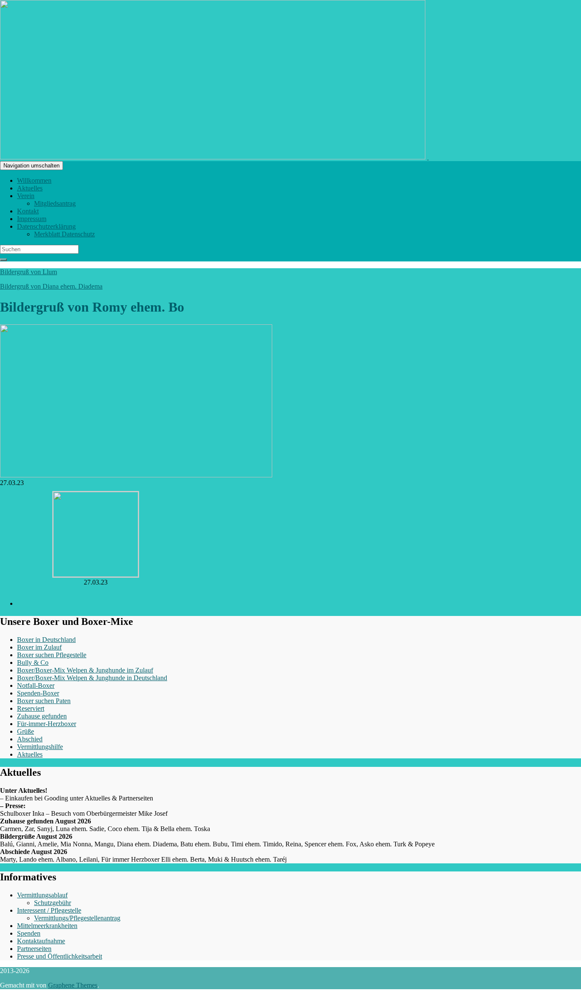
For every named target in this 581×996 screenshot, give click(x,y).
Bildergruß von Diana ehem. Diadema (51, 286)
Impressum (31, 218)
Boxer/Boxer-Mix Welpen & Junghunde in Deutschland (92, 677)
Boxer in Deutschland (46, 639)
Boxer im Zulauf (39, 647)
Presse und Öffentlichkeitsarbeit (59, 956)
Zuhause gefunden (42, 716)
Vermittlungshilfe (40, 746)
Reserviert (30, 708)
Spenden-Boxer (38, 693)
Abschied (30, 739)
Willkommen (34, 180)
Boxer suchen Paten (44, 700)
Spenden (28, 933)
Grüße (25, 731)
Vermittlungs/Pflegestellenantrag (77, 918)
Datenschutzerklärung (46, 226)
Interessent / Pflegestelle (49, 910)
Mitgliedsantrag (55, 203)
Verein (25, 195)
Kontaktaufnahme (41, 941)
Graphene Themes (72, 985)
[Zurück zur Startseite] (428, 157)
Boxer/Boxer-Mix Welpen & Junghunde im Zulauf (85, 670)
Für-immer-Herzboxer (46, 723)
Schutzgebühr (52, 902)
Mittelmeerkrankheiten (47, 925)
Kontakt (28, 211)
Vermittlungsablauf (42, 895)
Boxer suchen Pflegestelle (51, 654)
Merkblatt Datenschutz (64, 234)
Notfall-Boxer (35, 685)
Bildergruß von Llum (28, 271)
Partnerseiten (34, 948)
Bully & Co (32, 662)
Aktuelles (30, 188)
